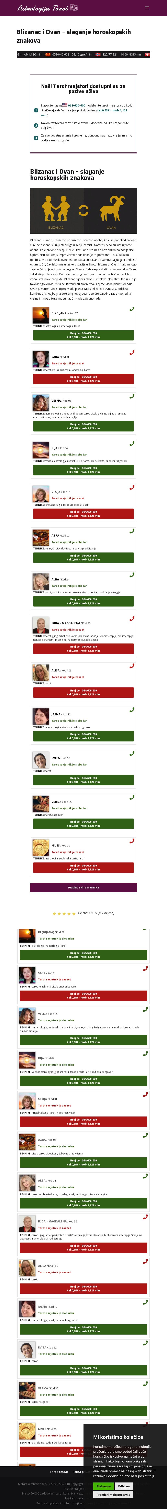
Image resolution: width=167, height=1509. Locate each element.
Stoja (56, 483)
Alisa (56, 662)
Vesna (56, 392)
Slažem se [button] (104, 1486)
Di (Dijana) (46, 1461)
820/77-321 (115, 54)
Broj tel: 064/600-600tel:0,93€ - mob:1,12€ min (83, 326)
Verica (57, 793)
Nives (56, 837)
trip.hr (64, 1503)
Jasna (56, 705)
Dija (54, 439)
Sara (55, 348)
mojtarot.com (83, 1503)
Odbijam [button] (124, 1486)
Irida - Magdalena (66, 614)
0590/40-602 (65, 54)
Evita (56, 749)
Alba (55, 571)
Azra (55, 527)
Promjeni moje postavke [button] (113, 1494)
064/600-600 (76, 105)
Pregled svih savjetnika (83, 887)
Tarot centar (59, 1472)
